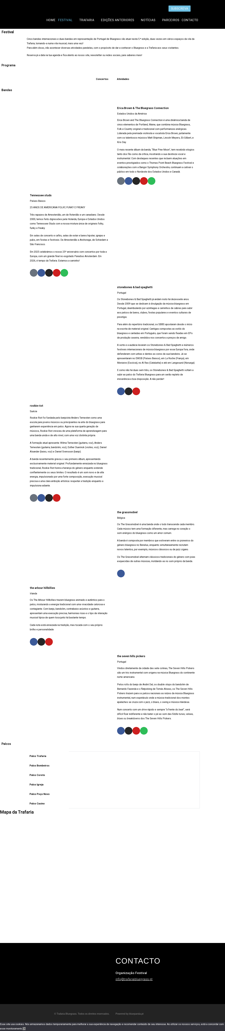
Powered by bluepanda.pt (129, 1013)
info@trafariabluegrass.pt (134, 979)
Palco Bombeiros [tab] (39, 765)
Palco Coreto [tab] (37, 775)
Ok (24, 1028)
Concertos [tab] (102, 79)
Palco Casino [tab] (37, 803)
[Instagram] (188, 8)
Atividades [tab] (123, 79)
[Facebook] (128, 181)
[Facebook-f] (193, 8)
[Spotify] (151, 181)
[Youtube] (197, 8)
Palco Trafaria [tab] (38, 756)
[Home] (121, 181)
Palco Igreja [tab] (36, 784)
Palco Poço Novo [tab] (40, 794)
